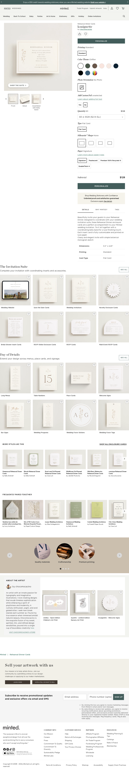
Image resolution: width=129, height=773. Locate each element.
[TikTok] (10, 749)
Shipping (68, 740)
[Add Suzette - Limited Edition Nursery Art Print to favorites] (93, 592)
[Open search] (124, 16)
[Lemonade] (102, 66)
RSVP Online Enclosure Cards (45, 345)
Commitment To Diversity (50, 747)
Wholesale (90, 752)
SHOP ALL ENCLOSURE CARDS (113, 444)
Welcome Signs (105, 396)
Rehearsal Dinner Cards (20, 655)
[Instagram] (13, 749)
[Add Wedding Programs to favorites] (61, 401)
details (85, 210)
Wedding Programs (41, 432)
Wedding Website (7, 308)
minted (7, 8)
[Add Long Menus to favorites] (28, 364)
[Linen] (109, 66)
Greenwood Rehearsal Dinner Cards (12, 472)
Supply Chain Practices (117, 765)
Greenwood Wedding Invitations (73, 523)
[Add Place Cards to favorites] (94, 364)
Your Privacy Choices (73, 747)
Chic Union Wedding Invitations (115, 523)
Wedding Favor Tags (107, 432)
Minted (3, 655)
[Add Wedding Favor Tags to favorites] (126, 401)
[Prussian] (88, 73)
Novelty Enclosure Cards (108, 308)
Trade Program (82, 8)
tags (117, 210)
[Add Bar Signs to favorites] (28, 401)
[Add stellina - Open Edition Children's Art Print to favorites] (65, 592)
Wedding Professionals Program (95, 747)
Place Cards (71, 396)
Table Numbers (39, 396)
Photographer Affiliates (95, 737)
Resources (112, 730)
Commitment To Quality (53, 743)
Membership (112, 746)
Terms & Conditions (53, 765)
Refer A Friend (112, 742)
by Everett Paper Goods (95, 524)
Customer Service (73, 730)
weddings (16, 8)
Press (46, 740)
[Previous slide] (6, 99)
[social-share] (80, 34)
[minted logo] (64, 8)
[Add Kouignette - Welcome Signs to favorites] (120, 592)
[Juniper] (88, 66)
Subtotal (82, 177)
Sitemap (85, 765)
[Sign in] (112, 8)
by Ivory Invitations (9, 526)
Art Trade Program (93, 740)
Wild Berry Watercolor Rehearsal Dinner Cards (95, 472)
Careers (47, 737)
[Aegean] (116, 66)
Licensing (89, 756)
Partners (90, 730)
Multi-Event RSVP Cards (108, 345)
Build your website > (98, 2)
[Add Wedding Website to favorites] (28, 276)
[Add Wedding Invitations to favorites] (94, 276)
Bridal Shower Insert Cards (11, 345)
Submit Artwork (96, 8)
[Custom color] (95, 73)
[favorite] (86, 34)
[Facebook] (4, 749)
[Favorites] (117, 8)
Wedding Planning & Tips (115, 734)
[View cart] (123, 8)
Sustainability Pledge (52, 752)
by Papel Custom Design (32, 526)
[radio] (82, 53)
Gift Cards (69, 743)
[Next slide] (43, 99)
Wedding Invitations (74, 308)
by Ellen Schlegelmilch (52, 524)
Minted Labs (48, 756)
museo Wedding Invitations (54, 522)
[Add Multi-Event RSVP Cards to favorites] (126, 313)
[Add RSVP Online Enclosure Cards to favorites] (61, 313)
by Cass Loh (49, 476)
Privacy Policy (71, 765)
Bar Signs (4, 432)
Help (66, 734)
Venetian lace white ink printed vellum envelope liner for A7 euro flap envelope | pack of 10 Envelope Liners (12, 523)
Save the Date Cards (41, 308)
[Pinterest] (7, 749)
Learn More (17, 682)
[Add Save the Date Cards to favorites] (61, 276)
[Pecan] (95, 66)
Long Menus (5, 396)
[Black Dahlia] (81, 73)
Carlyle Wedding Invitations (96, 522)
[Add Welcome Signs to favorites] (126, 364)
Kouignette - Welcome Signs (109, 618)
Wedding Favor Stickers (76, 432)
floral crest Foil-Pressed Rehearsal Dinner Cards (53, 472)
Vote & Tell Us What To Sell (45, 682)
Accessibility (98, 765)
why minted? (101, 210)
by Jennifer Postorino (73, 476)
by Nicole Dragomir (94, 476)
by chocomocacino (115, 476)
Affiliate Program (92, 734)
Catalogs (110, 739)
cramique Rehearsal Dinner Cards (117, 472)
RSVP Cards (71, 345)
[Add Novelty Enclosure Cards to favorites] (126, 276)
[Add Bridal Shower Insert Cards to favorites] (28, 313)
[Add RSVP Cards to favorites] (94, 313)
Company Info (50, 730)
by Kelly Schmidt (8, 476)
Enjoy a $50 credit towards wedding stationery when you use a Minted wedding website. (56, 2)
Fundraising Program (94, 743)
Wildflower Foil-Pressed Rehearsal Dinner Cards (74, 472)
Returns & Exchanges (73, 737)
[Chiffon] (81, 66)
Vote (105, 8)
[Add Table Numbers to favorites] (61, 364)
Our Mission (48, 734)
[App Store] (9, 754)
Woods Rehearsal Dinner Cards (32, 472)
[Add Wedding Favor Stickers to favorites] (94, 401)
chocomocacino (86, 29)
